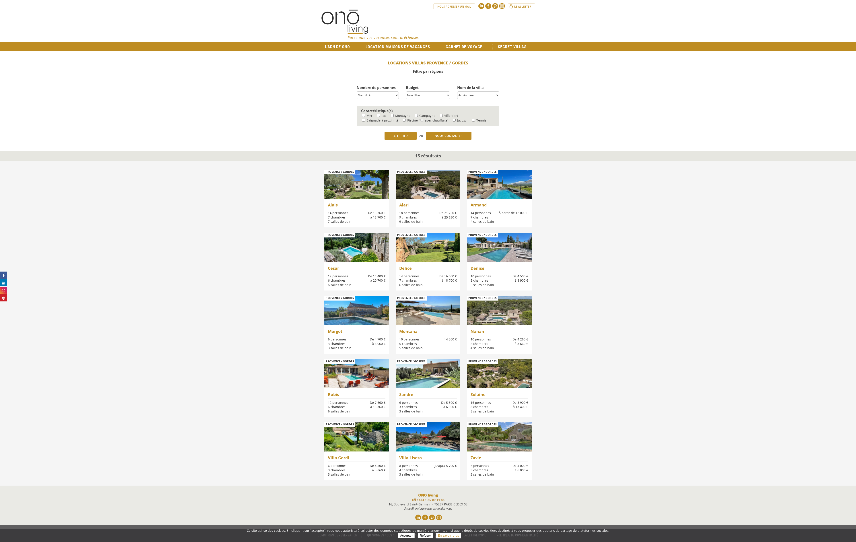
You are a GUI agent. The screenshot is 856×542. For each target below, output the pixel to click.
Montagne (402, 115)
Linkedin (481, 6)
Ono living (370, 24)
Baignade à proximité (382, 120)
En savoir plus (448, 535)
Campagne (426, 115)
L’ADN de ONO (337, 46)
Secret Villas (512, 46)
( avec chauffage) (433, 120)
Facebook (488, 6)
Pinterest (495, 6)
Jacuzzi (461, 120)
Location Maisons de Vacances (398, 46)
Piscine (412, 120)
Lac (383, 115)
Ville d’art (450, 115)
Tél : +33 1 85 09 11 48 (428, 500)
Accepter (406, 535)
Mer (369, 115)
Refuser (425, 535)
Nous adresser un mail (454, 6)
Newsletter (522, 6)
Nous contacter (449, 136)
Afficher (400, 136)
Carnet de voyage (464, 46)
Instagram (502, 6)
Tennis (480, 120)
